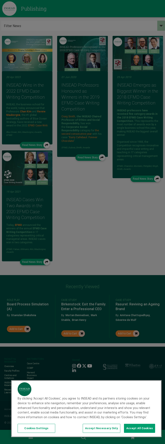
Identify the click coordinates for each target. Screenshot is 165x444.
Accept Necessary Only (101, 428)
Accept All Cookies (139, 428)
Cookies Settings (36, 428)
